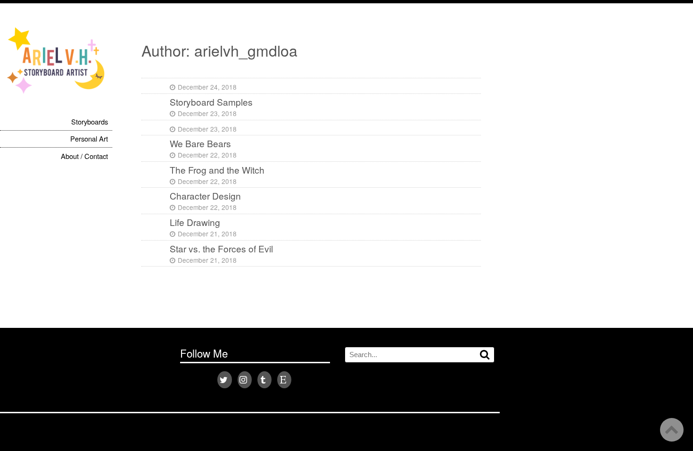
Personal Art (89, 138)
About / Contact (84, 156)
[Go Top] (672, 430)
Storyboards (89, 121)
